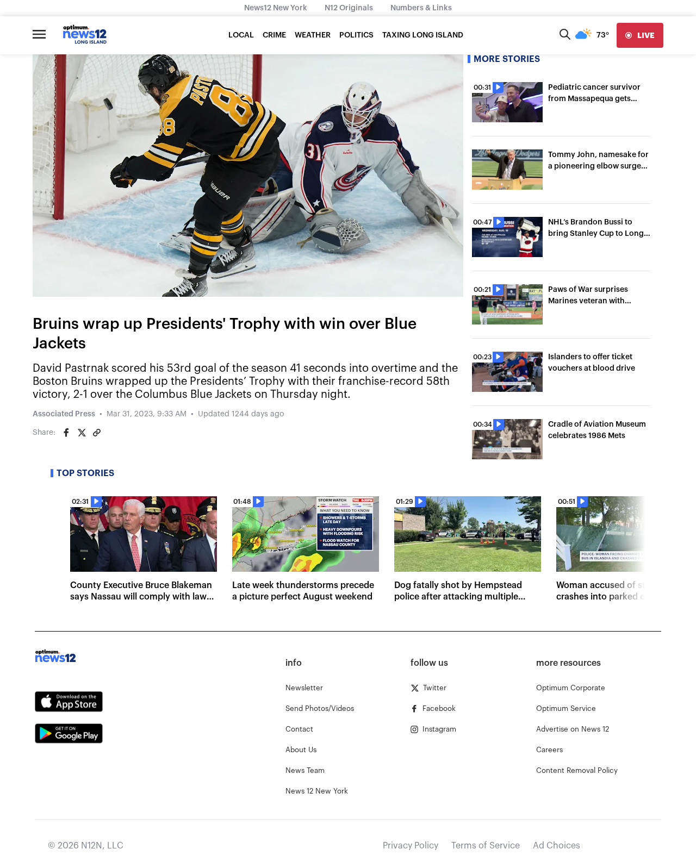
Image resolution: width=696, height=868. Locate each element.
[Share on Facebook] (66, 432)
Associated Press (64, 414)
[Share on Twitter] (81, 432)
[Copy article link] (96, 432)
